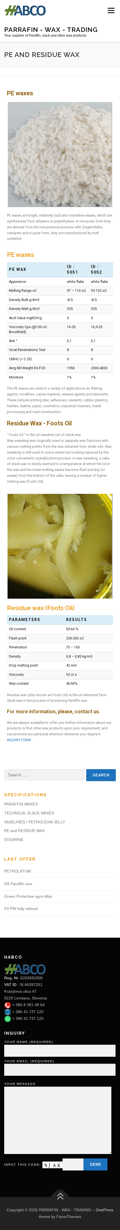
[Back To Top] (60, 1197)
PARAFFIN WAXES (21, 804)
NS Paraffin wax (18, 883)
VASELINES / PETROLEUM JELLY (34, 822)
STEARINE (13, 839)
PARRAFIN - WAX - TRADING (51, 29)
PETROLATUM (17, 871)
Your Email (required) (29, 1061)
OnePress (104, 1210)
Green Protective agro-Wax (28, 896)
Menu (110, 10)
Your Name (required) (28, 1042)
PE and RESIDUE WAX (24, 830)
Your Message (20, 1084)
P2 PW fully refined (21, 908)
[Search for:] (44, 775)
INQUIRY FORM (19, 740)
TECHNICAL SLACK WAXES (29, 813)
